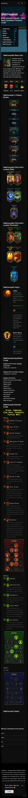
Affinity (2, 737)
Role (2, 742)
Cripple (15, 291)
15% (15, 37)
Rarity (2, 746)
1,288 (15, 31)
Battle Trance (17, 333)
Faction (2, 733)
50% (15, 40)
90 (14, 35)
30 (14, 42)
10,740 (15, 29)
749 (15, 33)
